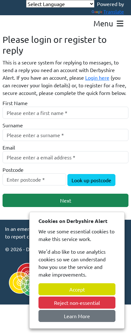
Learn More (77, 316)
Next (65, 200)
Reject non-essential (77, 302)
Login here (97, 77)
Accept (77, 289)
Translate (113, 11)
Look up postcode (91, 180)
